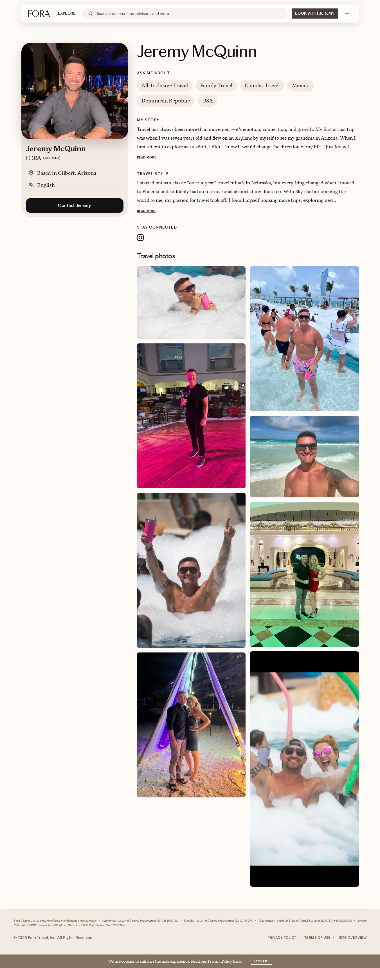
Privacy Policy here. (225, 961)
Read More (146, 157)
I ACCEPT (261, 961)
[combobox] (188, 13)
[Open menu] (347, 13)
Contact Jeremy (74, 205)
